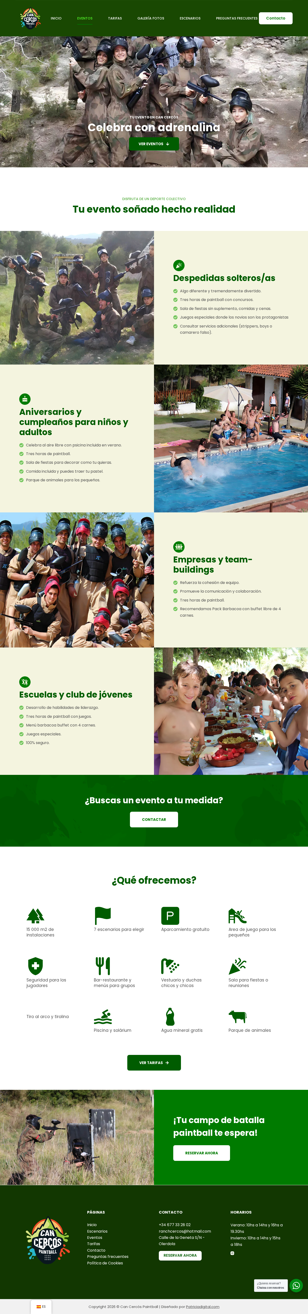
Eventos (84, 18)
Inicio (56, 18)
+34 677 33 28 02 (175, 1225)
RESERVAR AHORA (180, 1255)
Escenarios (190, 18)
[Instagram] (232, 1253)
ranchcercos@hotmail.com (185, 1231)
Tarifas (115, 18)
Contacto (275, 18)
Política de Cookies (105, 1263)
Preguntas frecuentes (107, 1256)
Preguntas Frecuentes (236, 18)
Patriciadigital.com (202, 1306)
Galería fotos (150, 18)
